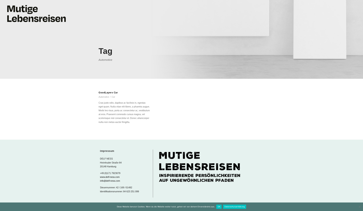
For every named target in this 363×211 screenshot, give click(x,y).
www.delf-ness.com (110, 177)
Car (113, 97)
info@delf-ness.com (110, 181)
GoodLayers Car (108, 92)
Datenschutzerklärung (234, 206)
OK (219, 206)
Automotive (104, 97)
